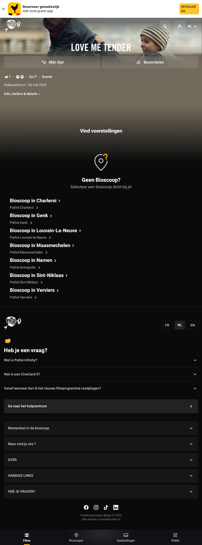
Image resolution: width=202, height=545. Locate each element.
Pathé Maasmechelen (27, 252)
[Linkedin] (116, 507)
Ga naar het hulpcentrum (27, 406)
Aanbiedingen (126, 540)
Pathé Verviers (21, 297)
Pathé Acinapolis (23, 267)
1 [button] (10, 76)
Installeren (188, 8)
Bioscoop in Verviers (32, 290)
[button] (165, 26)
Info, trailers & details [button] (20, 93)
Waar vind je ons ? (22, 444)
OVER (12, 459)
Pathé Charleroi (22, 207)
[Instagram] (96, 507)
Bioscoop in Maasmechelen (40, 246)
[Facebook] (86, 507)
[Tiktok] (106, 507)
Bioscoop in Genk (29, 216)
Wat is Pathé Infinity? (20, 360)
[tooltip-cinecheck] (22, 76)
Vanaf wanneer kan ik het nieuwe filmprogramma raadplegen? (52, 388)
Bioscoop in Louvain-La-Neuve (43, 231)
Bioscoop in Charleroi (33, 201)
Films (26, 540)
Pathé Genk (19, 222)
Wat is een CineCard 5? (22, 374)
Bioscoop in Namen (31, 260)
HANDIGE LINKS (20, 475)
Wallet (175, 540)
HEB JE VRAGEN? (21, 491)
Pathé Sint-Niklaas (24, 282)
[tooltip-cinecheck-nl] (18, 76)
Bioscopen (76, 540)
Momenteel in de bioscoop (28, 428)
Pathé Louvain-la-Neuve (28, 237)
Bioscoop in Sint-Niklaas (37, 275)
